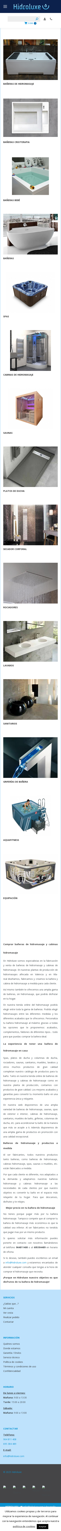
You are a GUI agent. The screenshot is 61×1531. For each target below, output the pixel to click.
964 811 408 (9, 1439)
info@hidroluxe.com (16, 1262)
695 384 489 (9, 1443)
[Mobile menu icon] (5, 6)
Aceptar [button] (42, 1526)
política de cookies (24, 1526)
